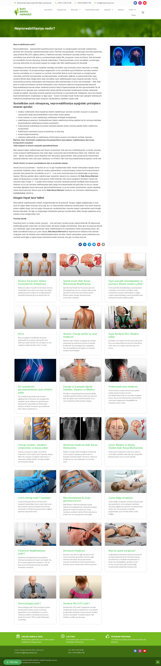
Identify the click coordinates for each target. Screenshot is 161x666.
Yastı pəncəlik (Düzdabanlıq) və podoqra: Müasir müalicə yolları (125, 282)
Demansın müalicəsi (74, 550)
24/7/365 (70, 636)
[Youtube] (145, 3)
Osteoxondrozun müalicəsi (123, 386)
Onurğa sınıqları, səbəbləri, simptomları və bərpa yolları (33, 446)
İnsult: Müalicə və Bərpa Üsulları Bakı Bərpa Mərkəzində (125, 446)
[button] (143, 12)
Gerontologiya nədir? (29, 603)
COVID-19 (132, 10)
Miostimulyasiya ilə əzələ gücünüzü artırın (77, 499)
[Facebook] (135, 3)
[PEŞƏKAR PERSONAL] (107, 636)
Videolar (121, 10)
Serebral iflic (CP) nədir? (76, 603)
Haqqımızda (61, 10)
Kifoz (21, 333)
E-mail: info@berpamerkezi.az (25, 653)
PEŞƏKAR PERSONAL (121, 636)
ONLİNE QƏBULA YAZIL (32, 636)
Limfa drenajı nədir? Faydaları (34, 497)
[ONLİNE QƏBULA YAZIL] (18, 636)
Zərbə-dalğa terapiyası (120, 497)
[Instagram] (140, 3)
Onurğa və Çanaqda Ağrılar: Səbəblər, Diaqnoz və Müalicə (79, 388)
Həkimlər (107, 10)
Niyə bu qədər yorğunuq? (122, 550)
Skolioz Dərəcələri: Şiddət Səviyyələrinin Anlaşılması (32, 282)
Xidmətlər (74, 10)
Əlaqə (133, 15)
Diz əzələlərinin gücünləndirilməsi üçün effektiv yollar (35, 389)
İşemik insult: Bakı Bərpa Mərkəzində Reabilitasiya (77, 282)
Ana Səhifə (48, 10)
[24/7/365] (63, 636)
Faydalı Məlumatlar (92, 10)
